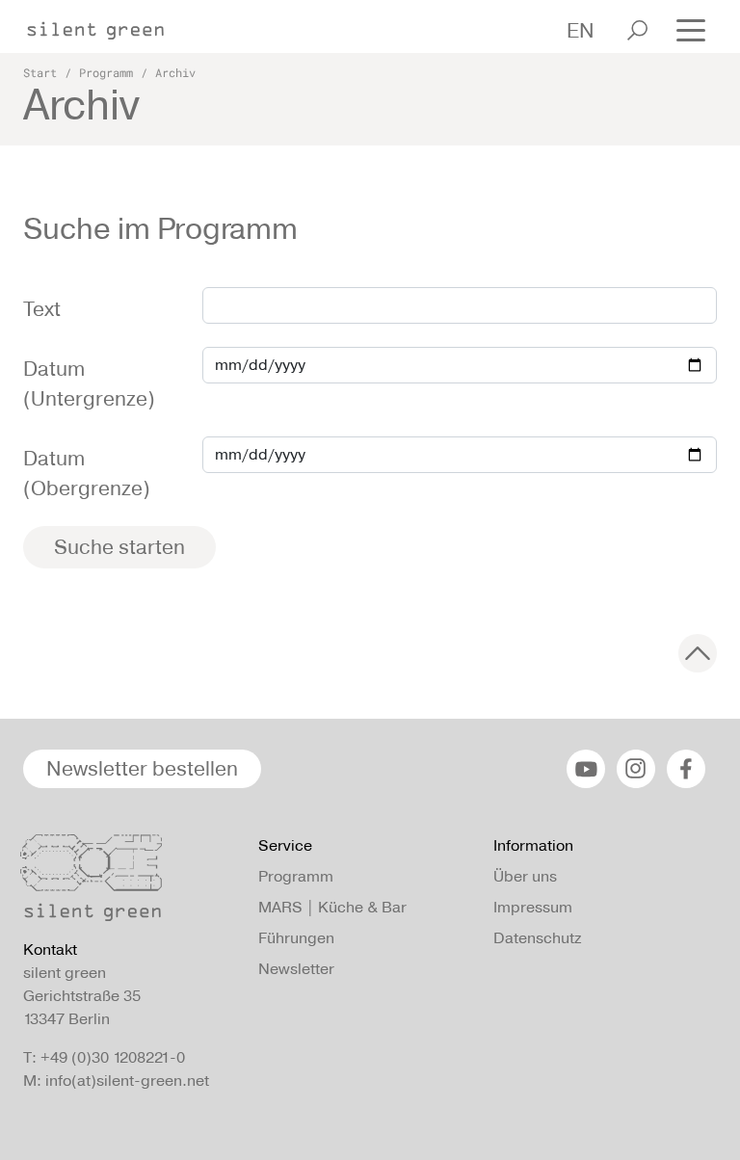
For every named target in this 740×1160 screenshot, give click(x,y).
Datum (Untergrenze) (89, 383)
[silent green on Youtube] (586, 769)
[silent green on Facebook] (686, 769)
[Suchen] (637, 30)
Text (42, 309)
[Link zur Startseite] (105, 25)
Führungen (296, 938)
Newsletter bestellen (142, 768)
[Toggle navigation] (691, 28)
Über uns (525, 876)
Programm (106, 72)
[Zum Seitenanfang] (697, 653)
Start (40, 72)
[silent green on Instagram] (636, 769)
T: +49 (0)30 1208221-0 (104, 1057)
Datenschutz (537, 938)
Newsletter (296, 969)
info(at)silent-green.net (127, 1080)
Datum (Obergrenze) (86, 473)
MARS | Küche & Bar (332, 907)
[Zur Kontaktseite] (129, 882)
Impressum (532, 907)
